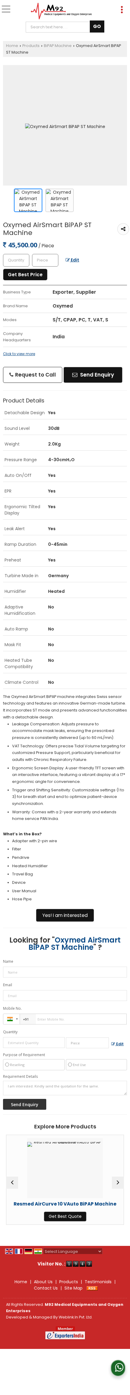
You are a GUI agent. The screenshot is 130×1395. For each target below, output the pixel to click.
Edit (74, 260)
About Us (43, 1282)
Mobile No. (12, 1008)
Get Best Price (25, 274)
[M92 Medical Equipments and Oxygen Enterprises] (61, 11)
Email (7, 984)
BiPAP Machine (58, 45)
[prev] (12, 1183)
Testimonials (98, 1282)
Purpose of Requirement (24, 1055)
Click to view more (19, 354)
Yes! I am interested (65, 915)
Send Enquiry (96, 374)
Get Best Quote (44, 1216)
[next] (118, 1183)
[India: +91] (11, 1019)
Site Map (73, 1288)
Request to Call (35, 374)
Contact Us (46, 1288)
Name (8, 961)
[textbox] (59, 27)
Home (12, 45)
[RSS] (92, 1288)
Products (31, 45)
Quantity (10, 1031)
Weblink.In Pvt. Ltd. (76, 1317)
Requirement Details (20, 1076)
